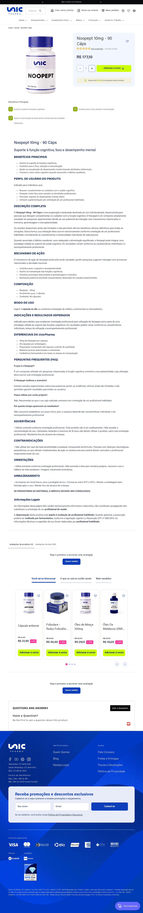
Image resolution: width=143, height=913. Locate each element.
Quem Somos (61, 752)
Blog (56, 758)
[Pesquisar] (40, 10)
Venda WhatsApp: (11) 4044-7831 (22, 768)
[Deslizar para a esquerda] (117, 664)
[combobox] (32, 10)
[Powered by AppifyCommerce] (128, 723)
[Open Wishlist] (128, 10)
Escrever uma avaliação (71, 562)
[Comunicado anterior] (42, 2)
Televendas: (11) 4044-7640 (19, 764)
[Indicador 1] (66, 664)
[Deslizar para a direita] (125, 664)
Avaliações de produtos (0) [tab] (21, 545)
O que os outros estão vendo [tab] (75, 579)
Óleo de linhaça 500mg (84, 626)
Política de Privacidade (111, 771)
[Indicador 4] (75, 664)
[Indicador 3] (72, 664)
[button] (134, 10)
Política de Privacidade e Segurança (65, 815)
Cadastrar (109, 806)
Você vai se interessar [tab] (44, 579)
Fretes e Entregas (108, 758)
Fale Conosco (106, 752)
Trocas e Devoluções (110, 765)
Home (10, 28)
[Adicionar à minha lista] (127, 41)
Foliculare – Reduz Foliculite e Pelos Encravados (57, 627)
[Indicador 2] (69, 664)
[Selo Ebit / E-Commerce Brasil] (30, 872)
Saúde (16, 28)
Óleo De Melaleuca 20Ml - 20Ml (113, 627)
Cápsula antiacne (28, 625)
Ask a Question (120, 708)
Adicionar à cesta (29, 653)
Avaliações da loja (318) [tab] (45, 545)
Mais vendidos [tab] (103, 579)
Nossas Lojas (61, 765)
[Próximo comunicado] (101, 2)
